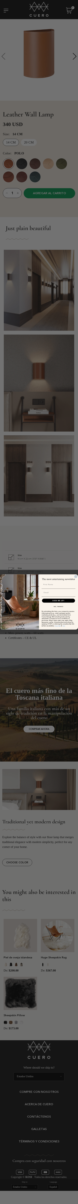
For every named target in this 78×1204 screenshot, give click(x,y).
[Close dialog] (76, 576)
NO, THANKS (58, 606)
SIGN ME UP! (58, 600)
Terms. (63, 625)
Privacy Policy (58, 625)
